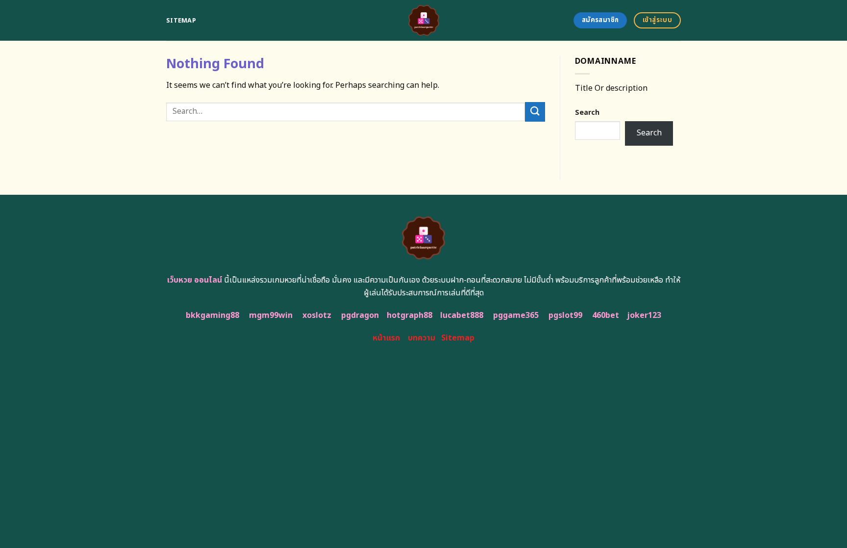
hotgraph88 (409, 315)
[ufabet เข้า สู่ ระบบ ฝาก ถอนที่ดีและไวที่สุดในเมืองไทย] (423, 20)
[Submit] (535, 111)
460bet (605, 315)
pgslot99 (565, 315)
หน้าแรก (386, 338)
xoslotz (316, 315)
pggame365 (516, 315)
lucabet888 (461, 315)
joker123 (644, 315)
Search (587, 112)
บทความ (421, 338)
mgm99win (271, 315)
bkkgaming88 (212, 315)
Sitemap (181, 21)
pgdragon (360, 315)
